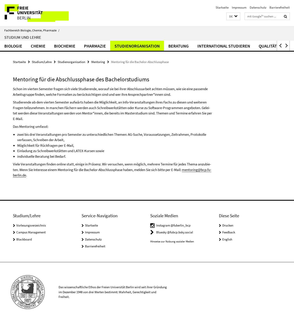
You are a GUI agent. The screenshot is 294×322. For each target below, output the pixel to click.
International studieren (223, 46)
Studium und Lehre (22, 37)
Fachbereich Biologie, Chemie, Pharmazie (31, 30)
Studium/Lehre (42, 62)
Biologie (13, 46)
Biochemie (64, 46)
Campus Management (31, 232)
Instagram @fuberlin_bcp (173, 225)
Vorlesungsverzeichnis (31, 225)
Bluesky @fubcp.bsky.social (174, 232)
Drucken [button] (227, 225)
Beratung (178, 46)
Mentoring (98, 62)
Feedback (228, 232)
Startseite (222, 7)
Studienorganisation (137, 46)
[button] (233, 16)
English (227, 239)
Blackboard (24, 239)
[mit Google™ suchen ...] (285, 16)
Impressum (239, 7)
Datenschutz (258, 7)
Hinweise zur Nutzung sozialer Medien (172, 241)
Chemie (38, 46)
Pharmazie (95, 46)
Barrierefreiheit (279, 7)
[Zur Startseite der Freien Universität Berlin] (36, 13)
